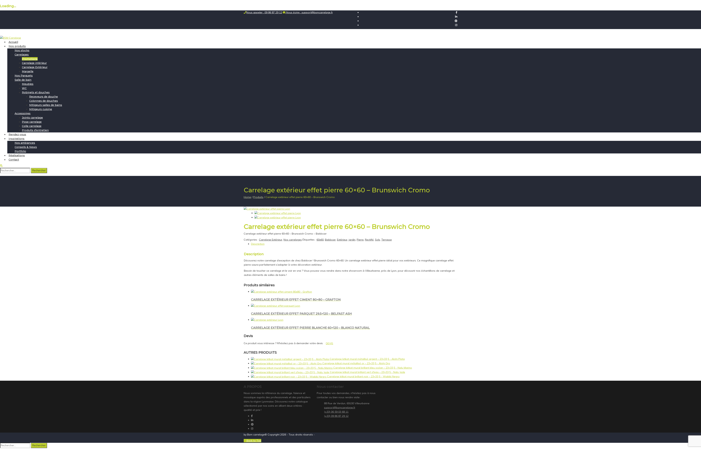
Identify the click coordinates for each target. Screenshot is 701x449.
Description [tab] (258, 244)
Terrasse (386, 239)
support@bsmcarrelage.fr (339, 407)
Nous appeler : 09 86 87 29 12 (264, 12)
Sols (377, 239)
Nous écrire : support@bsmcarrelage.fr (309, 12)
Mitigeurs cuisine (40, 109)
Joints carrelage (32, 117)
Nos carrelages (293, 239)
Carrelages (22, 54)
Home (247, 197)
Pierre (360, 239)
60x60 (320, 239)
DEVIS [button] (329, 343)
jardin (352, 239)
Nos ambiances (25, 142)
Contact (14, 159)
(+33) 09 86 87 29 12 (336, 416)
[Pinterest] (456, 20)
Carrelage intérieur (34, 63)
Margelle (27, 71)
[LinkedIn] (456, 16)
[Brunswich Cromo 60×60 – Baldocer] (267, 208)
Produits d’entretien (35, 130)
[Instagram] (456, 25)
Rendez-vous (17, 134)
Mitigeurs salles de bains (45, 105)
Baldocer (330, 239)
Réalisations (17, 155)
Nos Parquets (24, 75)
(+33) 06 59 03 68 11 (336, 411)
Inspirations (16, 138)
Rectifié (369, 239)
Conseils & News (26, 147)
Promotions (30, 58)
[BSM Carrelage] (10, 37)
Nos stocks (22, 50)
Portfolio (20, 151)
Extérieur (342, 239)
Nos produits (17, 46)
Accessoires (22, 113)
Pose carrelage (32, 121)
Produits (258, 197)
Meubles (27, 84)
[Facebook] (456, 12)
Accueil (13, 42)
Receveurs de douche (43, 96)
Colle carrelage (31, 126)
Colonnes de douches (43, 100)
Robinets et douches (36, 92)
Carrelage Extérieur (34, 67)
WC (24, 88)
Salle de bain (23, 79)
